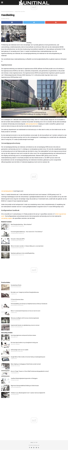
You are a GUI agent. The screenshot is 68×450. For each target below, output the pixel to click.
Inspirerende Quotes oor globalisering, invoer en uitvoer (25, 325)
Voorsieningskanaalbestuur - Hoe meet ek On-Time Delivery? (27, 231)
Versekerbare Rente (16, 285)
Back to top (34, 442)
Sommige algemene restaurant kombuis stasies (23, 335)
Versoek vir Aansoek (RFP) (18, 239)
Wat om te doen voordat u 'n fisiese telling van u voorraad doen (27, 246)
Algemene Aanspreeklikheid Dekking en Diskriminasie (25, 385)
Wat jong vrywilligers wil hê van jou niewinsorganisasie (25, 318)
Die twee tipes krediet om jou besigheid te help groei (24, 342)
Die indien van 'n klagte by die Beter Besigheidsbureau (25, 292)
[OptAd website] (61, 117)
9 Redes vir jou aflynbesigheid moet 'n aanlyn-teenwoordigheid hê (28, 392)
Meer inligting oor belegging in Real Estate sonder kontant (26, 364)
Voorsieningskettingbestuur (7, 11)
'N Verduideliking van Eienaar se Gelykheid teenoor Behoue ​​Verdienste (29, 303)
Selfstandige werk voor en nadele (19, 349)
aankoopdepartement (31, 124)
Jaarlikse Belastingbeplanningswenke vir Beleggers (24, 378)
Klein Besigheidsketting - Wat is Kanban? (21, 224)
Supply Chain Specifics (20, 11)
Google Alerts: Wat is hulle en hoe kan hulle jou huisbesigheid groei (28, 357)
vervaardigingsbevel (7, 191)
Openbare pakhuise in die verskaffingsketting (22, 253)
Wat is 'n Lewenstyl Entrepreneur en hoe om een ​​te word (25, 310)
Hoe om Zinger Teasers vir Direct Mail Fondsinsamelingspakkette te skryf (30, 371)
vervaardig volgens (6, 218)
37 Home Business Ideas (17, 299)
